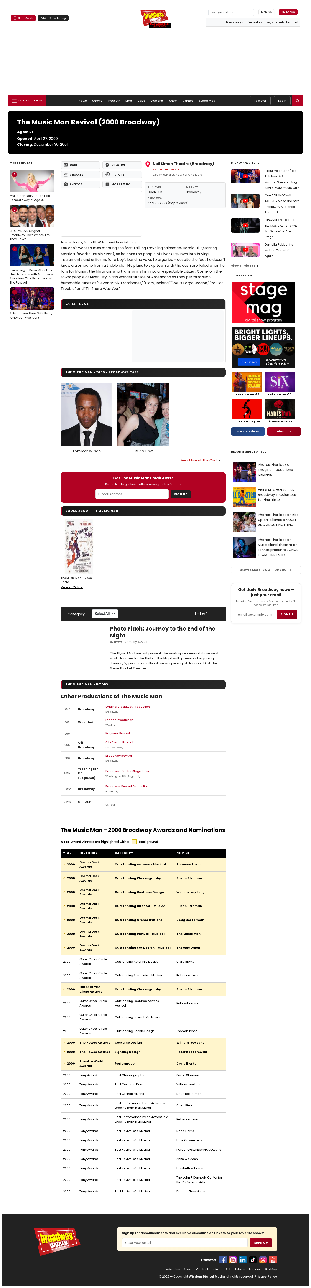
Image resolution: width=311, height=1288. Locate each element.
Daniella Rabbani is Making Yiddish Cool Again (279, 250)
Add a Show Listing (53, 18)
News (83, 101)
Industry (114, 101)
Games (188, 101)
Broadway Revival (118, 755)
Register (260, 101)
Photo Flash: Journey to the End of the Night (162, 632)
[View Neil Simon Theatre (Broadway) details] (101, 213)
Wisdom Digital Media (207, 1276)
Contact (202, 1270)
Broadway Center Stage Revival (128, 771)
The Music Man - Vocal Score (77, 580)
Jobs (141, 101)
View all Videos (243, 266)
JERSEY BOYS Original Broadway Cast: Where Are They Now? (30, 224)
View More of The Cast (199, 460)
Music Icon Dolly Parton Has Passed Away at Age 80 (30, 187)
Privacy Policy (265, 1276)
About (188, 1270)
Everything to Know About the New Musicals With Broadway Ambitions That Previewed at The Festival (31, 266)
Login (282, 101)
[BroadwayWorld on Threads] (263, 1260)
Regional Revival (117, 733)
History (117, 175)
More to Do (121, 184)
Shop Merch (25, 18)
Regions (255, 1270)
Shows (97, 101)
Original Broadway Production (127, 707)
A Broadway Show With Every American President (31, 305)
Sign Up (180, 494)
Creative (118, 165)
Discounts (284, 431)
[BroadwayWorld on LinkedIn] (243, 1260)
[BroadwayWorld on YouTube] (273, 1260)
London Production (119, 720)
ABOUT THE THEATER (167, 169)
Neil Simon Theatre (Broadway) (183, 163)
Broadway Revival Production (127, 786)
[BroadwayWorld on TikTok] (253, 1260)
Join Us (217, 1270)
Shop (173, 101)
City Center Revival (119, 742)
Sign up (287, 614)
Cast (74, 165)
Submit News (235, 1270)
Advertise (173, 1270)
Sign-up (266, 12)
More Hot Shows (248, 431)
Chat (128, 101)
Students (157, 101)
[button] (297, 100)
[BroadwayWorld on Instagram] (233, 1260)
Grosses (76, 175)
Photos (76, 184)
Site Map (270, 1270)
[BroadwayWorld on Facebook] (223, 1260)
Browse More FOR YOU (263, 570)
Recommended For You (249, 452)
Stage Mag (207, 101)
